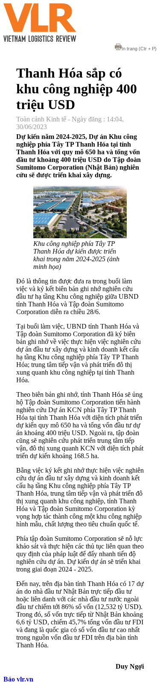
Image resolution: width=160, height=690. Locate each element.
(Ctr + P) (139, 48)
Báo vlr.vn (18, 679)
